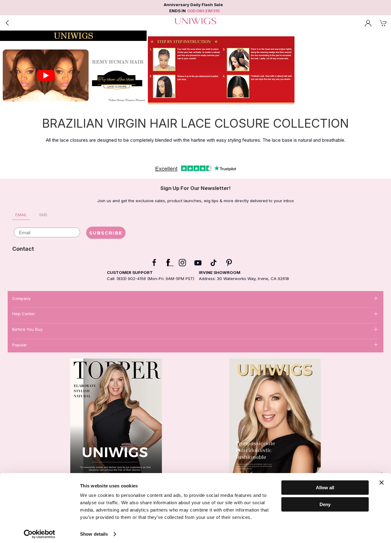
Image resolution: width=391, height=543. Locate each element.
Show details (94, 534)
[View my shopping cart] (383, 23)
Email (21, 214)
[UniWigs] (195, 23)
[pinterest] (229, 263)
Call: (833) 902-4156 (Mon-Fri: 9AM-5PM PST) (150, 278)
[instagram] (182, 263)
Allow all (325, 487)
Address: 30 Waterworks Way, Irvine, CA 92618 (244, 278)
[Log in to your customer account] (368, 23)
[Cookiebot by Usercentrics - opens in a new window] (39, 534)
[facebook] (154, 263)
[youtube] (198, 263)
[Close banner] (381, 482)
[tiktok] (213, 263)
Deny (325, 504)
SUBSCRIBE (105, 233)
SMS (43, 214)
